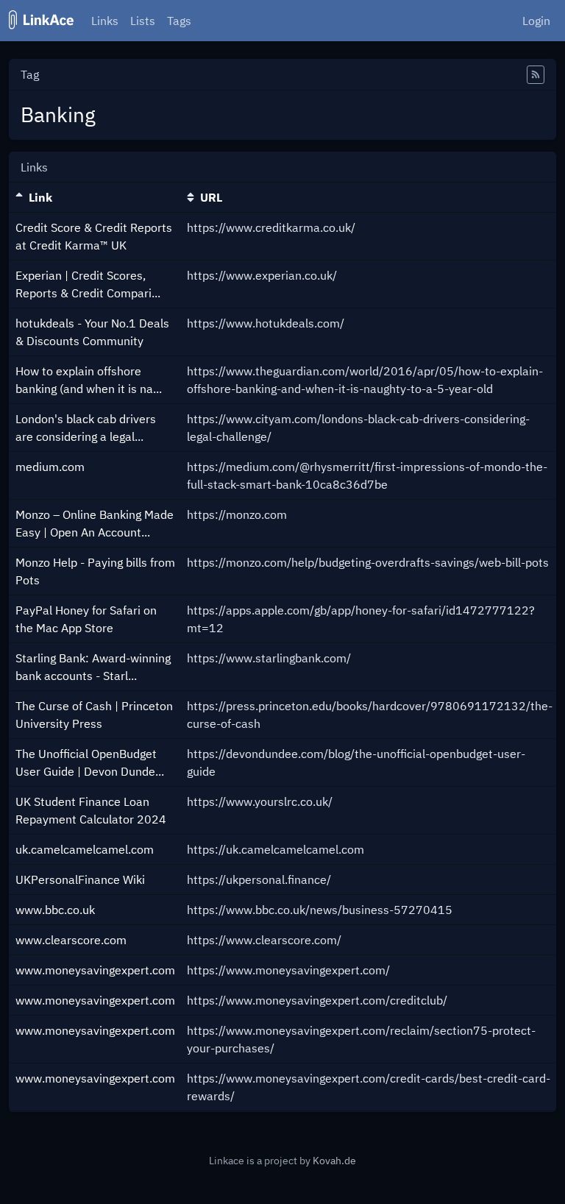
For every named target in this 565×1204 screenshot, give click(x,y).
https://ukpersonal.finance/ (259, 879)
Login (536, 20)
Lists (142, 20)
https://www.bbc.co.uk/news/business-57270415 (319, 909)
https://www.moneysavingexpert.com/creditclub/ (317, 1000)
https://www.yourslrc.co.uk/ (260, 801)
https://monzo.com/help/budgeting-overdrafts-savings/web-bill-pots (368, 562)
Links (104, 20)
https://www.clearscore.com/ (264, 939)
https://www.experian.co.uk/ (262, 275)
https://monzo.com (237, 514)
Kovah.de (334, 1160)
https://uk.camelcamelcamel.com (275, 849)
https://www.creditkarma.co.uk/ (271, 227)
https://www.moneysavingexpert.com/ (288, 970)
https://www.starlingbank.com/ (269, 658)
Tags (179, 20)
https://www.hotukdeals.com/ (265, 323)
